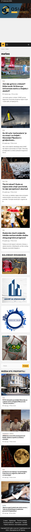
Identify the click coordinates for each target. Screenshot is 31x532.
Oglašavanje (12, 520)
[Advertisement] (15, 30)
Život (3, 81)
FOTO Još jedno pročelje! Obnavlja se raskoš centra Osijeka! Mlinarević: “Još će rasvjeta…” (14, 401)
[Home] (3, 45)
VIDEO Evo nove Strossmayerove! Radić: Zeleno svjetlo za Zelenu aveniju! (13, 437)
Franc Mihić (15, 94)
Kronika (4, 505)
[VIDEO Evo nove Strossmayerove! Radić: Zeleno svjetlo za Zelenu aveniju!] (15, 420)
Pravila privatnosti (8, 522)
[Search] (29, 44)
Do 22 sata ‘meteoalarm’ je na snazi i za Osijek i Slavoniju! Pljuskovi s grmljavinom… (14, 136)
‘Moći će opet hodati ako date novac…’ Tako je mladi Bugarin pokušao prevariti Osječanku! (15, 509)
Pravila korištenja (22, 520)
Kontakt (25, 522)
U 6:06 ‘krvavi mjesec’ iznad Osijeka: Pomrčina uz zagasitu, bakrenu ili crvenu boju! (14, 473)
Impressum (18, 522)
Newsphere (13, 530)
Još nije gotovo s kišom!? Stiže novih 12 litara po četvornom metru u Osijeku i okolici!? (15, 87)
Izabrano (11, 433)
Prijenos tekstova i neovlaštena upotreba (15, 524)
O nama (5, 520)
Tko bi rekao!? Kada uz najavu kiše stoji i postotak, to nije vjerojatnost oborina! (15, 186)
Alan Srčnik (14, 143)
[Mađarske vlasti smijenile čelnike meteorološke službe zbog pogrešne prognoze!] (15, 217)
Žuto (6, 181)
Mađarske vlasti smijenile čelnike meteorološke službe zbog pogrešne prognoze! (15, 235)
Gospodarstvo (5, 433)
